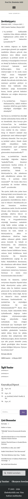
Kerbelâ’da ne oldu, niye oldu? (10, 448)
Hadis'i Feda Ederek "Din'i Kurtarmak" (13, 451)
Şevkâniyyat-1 (4, 370)
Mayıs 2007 (20, 27)
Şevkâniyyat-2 (4, 376)
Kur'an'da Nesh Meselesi (9, 464)
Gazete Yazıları (10, 27)
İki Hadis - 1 (5, 424)
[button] (14, 7)
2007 (3, 27)
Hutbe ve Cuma (6, 427)
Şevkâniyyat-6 (5, 373)
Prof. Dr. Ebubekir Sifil (14, 2)
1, (2, 388)
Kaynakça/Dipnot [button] (10, 384)
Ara (23, 412)
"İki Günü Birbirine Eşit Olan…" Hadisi (13, 455)
